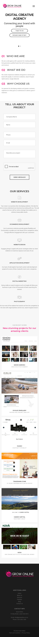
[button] (18, 46)
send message (19, 177)
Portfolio (19, 599)
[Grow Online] (12, 6)
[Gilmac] (22, 431)
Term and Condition (14, 633)
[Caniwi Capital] (22, 502)
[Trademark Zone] (22, 466)
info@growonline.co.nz (21, 617)
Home (19, 593)
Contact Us (19, 603)
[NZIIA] (22, 538)
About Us (19, 595)
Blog (19, 601)
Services (19, 597)
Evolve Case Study (19, 35)
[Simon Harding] (22, 350)
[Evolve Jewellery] (22, 391)
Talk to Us (19, 30)
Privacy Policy (26, 633)
